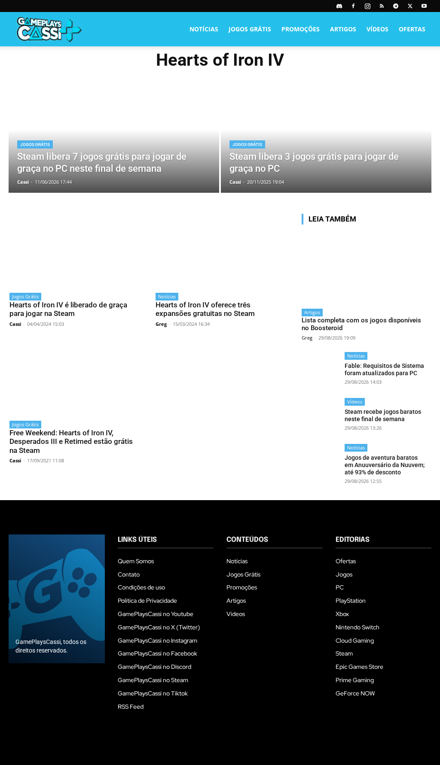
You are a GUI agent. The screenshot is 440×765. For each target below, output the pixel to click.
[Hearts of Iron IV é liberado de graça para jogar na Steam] (73, 250)
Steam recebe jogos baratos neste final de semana (383, 415)
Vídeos (377, 29)
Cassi (15, 324)
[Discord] (339, 6)
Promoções (300, 29)
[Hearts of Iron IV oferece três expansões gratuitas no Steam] (220, 250)
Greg (161, 324)
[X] (409, 6)
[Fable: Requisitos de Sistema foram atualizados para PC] (320, 370)
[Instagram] (367, 6)
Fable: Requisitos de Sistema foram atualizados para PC (384, 369)
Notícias (203, 29)
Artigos (343, 29)
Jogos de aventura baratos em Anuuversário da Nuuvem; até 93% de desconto (385, 465)
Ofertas (412, 29)
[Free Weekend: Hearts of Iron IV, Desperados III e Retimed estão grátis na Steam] (73, 378)
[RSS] (381, 6)
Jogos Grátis (250, 29)
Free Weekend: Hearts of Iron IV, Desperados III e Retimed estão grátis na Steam (71, 441)
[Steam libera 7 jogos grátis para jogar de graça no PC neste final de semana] (114, 140)
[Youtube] (424, 6)
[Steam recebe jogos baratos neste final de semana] (320, 416)
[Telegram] (395, 6)
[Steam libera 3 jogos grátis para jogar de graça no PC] (326, 140)
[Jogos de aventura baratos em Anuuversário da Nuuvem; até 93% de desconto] (320, 462)
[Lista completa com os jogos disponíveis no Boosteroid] (364, 267)
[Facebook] (353, 6)
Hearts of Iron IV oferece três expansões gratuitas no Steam (205, 309)
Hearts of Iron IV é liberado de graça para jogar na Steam (68, 309)
